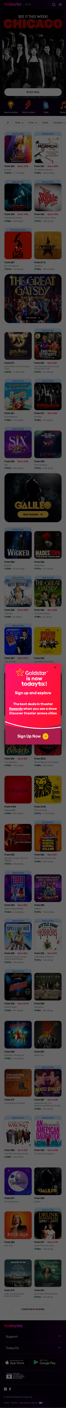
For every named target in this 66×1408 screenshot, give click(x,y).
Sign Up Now (29, 736)
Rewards (16, 708)
